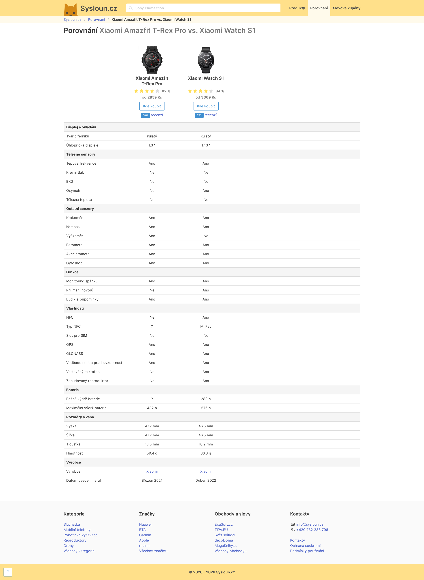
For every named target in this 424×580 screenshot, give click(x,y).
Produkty (297, 8)
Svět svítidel (225, 535)
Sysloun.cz (72, 19)
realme (144, 545)
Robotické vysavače (80, 535)
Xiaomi (152, 471)
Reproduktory (75, 540)
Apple (144, 540)
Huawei (145, 524)
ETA (142, 529)
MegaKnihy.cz (226, 545)
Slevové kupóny (346, 8)
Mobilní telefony (77, 529)
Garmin (145, 535)
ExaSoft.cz (224, 524)
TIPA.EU (221, 529)
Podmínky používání (307, 551)
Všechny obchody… (231, 551)
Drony (69, 545)
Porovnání (319, 8)
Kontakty (297, 540)
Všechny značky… (154, 551)
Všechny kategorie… (80, 551)
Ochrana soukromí (305, 545)
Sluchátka (72, 524)
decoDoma (224, 540)
